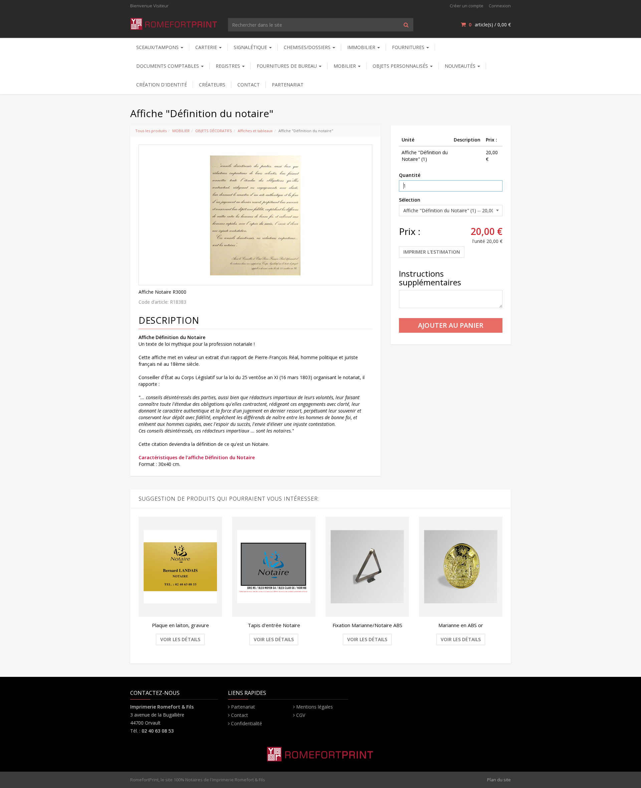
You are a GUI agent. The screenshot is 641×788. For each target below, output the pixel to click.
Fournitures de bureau (287, 66)
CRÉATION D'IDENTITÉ (161, 84)
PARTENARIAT (287, 84)
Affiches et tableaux (255, 130)
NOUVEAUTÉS (461, 66)
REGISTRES (228, 66)
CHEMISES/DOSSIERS (308, 47)
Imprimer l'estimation (431, 252)
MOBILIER (345, 66)
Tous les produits (151, 130)
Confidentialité (246, 723)
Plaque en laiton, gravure (180, 625)
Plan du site (499, 780)
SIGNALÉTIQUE (251, 47)
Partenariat (243, 707)
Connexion (500, 6)
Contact (239, 715)
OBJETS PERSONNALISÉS (401, 66)
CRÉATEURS (212, 84)
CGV (300, 715)
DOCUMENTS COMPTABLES (168, 66)
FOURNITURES (409, 47)
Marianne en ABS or (460, 625)
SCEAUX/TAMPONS (158, 47)
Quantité (409, 175)
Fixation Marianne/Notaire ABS (367, 625)
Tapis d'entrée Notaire (274, 625)
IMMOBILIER (362, 47)
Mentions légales (314, 707)
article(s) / (490, 24)
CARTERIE (206, 47)
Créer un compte (466, 6)
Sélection (409, 200)
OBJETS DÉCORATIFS (213, 130)
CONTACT (248, 84)
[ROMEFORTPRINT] (174, 22)
